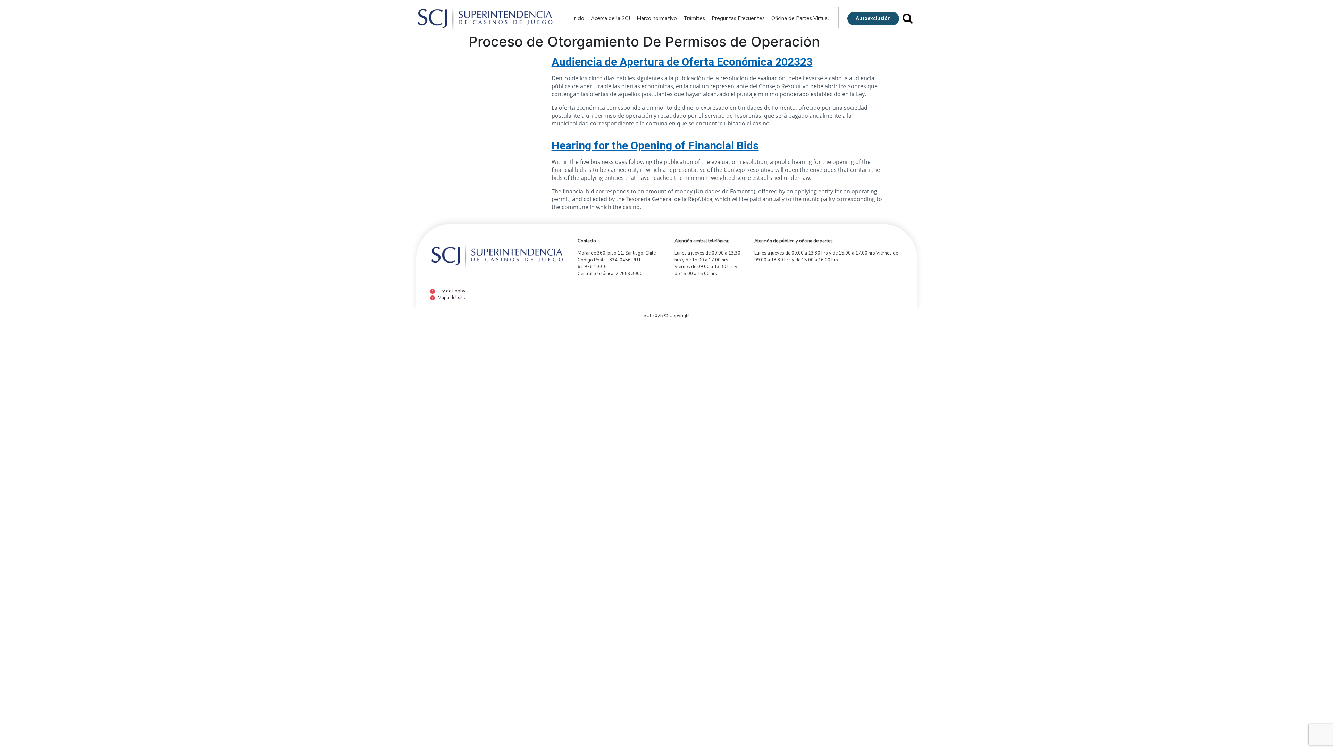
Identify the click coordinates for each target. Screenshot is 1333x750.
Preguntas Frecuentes (738, 18)
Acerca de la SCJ (610, 18)
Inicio (578, 18)
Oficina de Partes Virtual (800, 18)
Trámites (694, 18)
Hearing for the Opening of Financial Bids (655, 145)
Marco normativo (657, 18)
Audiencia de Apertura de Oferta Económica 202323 (682, 61)
